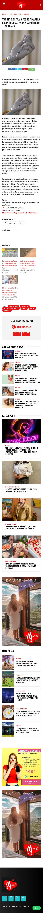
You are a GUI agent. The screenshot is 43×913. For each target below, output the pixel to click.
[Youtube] (28, 334)
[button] (36, 908)
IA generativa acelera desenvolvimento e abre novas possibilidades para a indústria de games (27, 696)
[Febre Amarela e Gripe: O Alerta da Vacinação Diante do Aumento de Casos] (10, 252)
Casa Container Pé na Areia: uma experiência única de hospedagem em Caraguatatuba (27, 730)
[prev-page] (3, 740)
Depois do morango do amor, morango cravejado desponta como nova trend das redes (20, 565)
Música (7, 445)
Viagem (18, 725)
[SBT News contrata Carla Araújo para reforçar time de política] (21, 472)
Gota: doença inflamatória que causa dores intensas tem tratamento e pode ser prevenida (27, 404)
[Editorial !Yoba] (14, 327)
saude (24, 308)
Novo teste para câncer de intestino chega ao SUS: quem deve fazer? (26, 355)
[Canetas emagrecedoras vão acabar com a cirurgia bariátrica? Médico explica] (8, 391)
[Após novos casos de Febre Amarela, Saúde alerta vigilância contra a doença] (28, 252)
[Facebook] (11, 71)
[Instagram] (19, 334)
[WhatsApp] (31, 71)
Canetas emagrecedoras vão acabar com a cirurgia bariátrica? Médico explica (26, 392)
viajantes (7, 310)
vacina (32, 308)
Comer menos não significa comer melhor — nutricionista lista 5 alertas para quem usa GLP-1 (28, 713)
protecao (25, 306)
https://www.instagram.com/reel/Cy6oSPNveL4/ (20, 212)
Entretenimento (11, 487)
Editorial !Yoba (24, 326)
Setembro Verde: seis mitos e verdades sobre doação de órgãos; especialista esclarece (27, 380)
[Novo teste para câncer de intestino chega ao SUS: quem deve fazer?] (8, 354)
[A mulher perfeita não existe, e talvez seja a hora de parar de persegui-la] (21, 509)
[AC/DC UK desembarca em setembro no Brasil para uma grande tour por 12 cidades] (8, 662)
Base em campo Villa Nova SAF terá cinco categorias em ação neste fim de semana (28, 680)
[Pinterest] (25, 71)
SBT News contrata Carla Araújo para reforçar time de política (20, 490)
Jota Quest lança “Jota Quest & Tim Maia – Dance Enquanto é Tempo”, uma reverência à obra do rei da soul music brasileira (21, 451)
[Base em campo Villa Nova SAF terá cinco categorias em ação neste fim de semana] (8, 679)
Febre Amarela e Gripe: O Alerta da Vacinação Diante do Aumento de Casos (9, 264)
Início (4, 14)
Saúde (26, 14)
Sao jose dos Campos (11, 308)
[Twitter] (18, 71)
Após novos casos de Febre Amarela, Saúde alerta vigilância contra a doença (27, 264)
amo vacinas (13, 306)
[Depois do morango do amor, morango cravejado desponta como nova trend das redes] (21, 546)
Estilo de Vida (15, 14)
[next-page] (7, 740)
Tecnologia (20, 691)
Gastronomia (10, 561)
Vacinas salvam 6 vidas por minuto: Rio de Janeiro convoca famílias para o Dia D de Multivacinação (27, 368)
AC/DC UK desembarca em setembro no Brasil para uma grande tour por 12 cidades (26, 663)
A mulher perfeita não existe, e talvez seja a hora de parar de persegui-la (20, 527)
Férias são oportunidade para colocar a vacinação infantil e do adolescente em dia (10, 291)
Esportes (19, 675)
